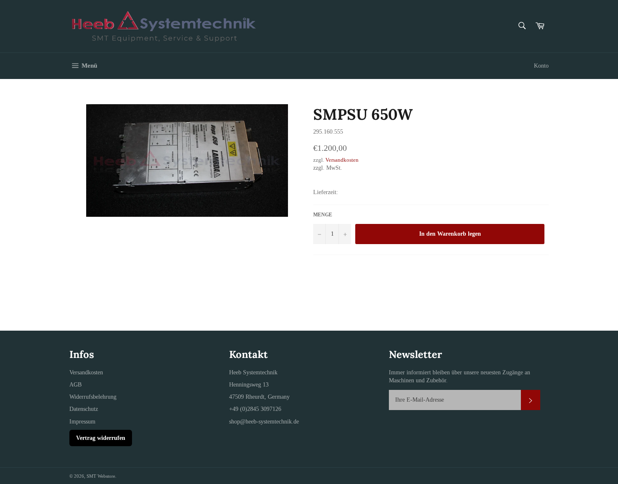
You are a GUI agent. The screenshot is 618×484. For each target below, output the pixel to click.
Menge (322, 215)
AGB (75, 384)
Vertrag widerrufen (100, 438)
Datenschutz (83, 409)
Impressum (82, 421)
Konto (541, 66)
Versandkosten (342, 160)
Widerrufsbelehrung (92, 397)
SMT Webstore (101, 476)
